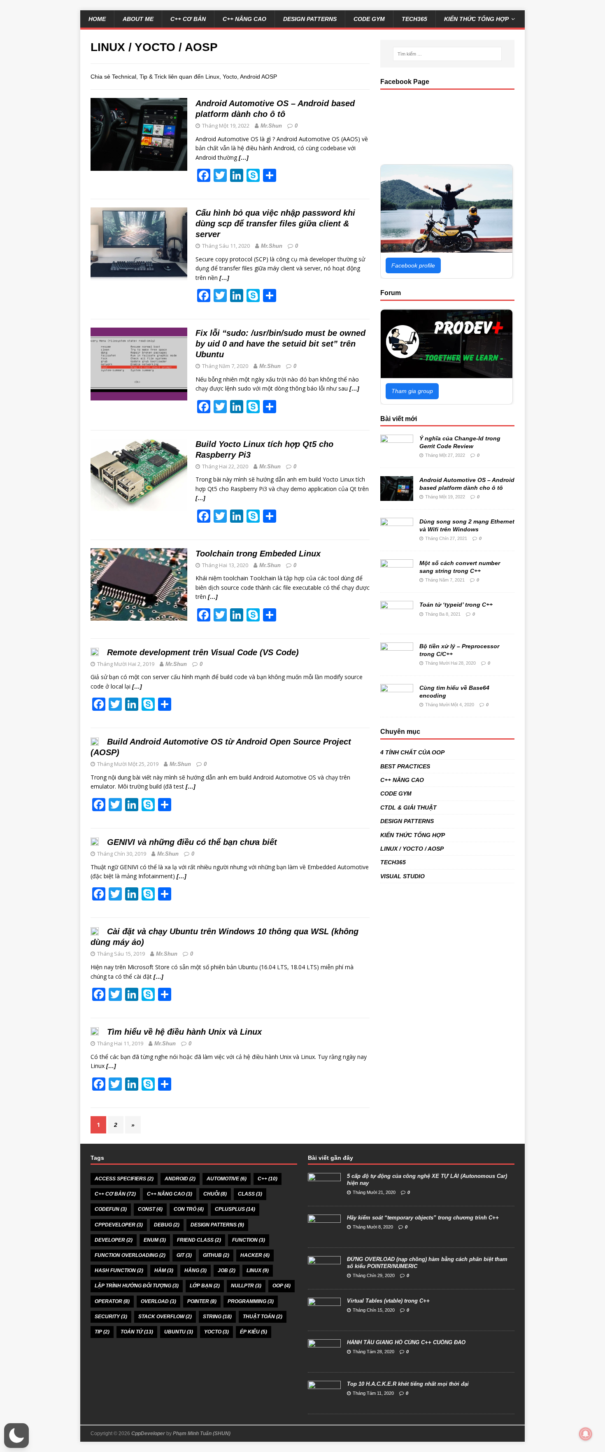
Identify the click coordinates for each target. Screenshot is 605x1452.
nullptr (246, 1286)
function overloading (130, 1255)
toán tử (137, 1332)
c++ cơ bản (115, 1194)
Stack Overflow (165, 1316)
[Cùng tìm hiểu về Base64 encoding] (396, 704)
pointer (201, 1301)
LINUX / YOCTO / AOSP (412, 848)
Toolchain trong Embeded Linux (258, 553)
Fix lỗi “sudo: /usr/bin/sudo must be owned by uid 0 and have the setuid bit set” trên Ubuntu (280, 343)
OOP (281, 1286)
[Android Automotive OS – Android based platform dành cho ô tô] (396, 496)
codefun (111, 1209)
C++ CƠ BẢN (188, 19)
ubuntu (178, 1332)
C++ (267, 1179)
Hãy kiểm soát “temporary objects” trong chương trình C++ (423, 1218)
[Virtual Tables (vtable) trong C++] (324, 1318)
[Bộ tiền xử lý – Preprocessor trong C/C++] (396, 662)
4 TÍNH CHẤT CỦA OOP (412, 752)
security (111, 1316)
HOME (97, 19)
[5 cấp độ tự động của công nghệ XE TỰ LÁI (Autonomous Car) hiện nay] (324, 1193)
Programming (251, 1301)
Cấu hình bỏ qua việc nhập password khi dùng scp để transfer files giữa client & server (275, 223)
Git (184, 1255)
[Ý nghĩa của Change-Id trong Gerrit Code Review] (396, 454)
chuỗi (215, 1194)
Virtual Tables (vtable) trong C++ (388, 1301)
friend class (199, 1240)
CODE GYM (369, 19)
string (217, 1316)
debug (166, 1225)
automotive (227, 1179)
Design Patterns (217, 1225)
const (150, 1209)
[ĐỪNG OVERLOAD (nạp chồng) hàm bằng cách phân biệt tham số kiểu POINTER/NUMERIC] (324, 1276)
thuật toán (262, 1316)
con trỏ (189, 1209)
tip (102, 1332)
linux (258, 1270)
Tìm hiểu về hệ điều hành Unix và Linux (184, 1031)
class (250, 1194)
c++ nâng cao (169, 1194)
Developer (114, 1240)
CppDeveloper (148, 1433)
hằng (195, 1270)
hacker (255, 1255)
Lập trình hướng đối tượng (137, 1286)
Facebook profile (413, 265)
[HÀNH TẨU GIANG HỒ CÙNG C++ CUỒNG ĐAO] (324, 1359)
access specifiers (124, 1179)
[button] (16, 1435)
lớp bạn (205, 1286)
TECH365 (414, 19)
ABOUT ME (138, 19)
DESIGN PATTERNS (310, 19)
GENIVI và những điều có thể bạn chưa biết (192, 842)
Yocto (216, 1332)
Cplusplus (235, 1209)
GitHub (216, 1255)
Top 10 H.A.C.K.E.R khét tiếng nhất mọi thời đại (408, 1384)
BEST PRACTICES (405, 766)
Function (248, 1240)
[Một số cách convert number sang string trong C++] (396, 579)
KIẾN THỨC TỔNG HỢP (476, 19)
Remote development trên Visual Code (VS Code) (203, 652)
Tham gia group (412, 391)
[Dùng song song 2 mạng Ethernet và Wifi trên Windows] (396, 538)
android (180, 1179)
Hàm (163, 1270)
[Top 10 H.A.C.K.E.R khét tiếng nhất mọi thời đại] (324, 1401)
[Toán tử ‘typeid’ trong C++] (396, 621)
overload (158, 1301)
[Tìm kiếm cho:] (447, 54)
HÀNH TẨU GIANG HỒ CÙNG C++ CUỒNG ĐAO (406, 1342)
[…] (244, 157)
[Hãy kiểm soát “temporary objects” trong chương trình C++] (324, 1234)
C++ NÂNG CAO (244, 19)
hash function (119, 1270)
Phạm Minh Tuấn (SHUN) (201, 1433)
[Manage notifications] (585, 1433)
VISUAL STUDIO (402, 876)
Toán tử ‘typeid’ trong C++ (456, 604)
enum (155, 1240)
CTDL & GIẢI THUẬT (408, 807)
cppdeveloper (119, 1225)
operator (112, 1301)
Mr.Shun (271, 126)
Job (226, 1270)
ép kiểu (253, 1332)
